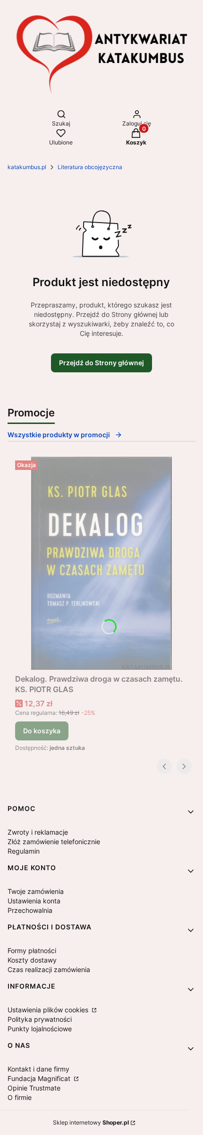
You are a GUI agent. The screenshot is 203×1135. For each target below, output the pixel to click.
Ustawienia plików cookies (49, 1010)
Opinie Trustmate (34, 1088)
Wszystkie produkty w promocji (59, 435)
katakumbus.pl (27, 167)
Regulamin (24, 851)
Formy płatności (32, 950)
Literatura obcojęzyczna (90, 167)
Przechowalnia (30, 910)
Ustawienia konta (34, 901)
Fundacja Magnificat (40, 1078)
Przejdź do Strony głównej (101, 363)
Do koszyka (41, 731)
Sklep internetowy (91, 1122)
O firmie (20, 1097)
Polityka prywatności (40, 1019)
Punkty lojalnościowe (40, 1029)
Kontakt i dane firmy (38, 1069)
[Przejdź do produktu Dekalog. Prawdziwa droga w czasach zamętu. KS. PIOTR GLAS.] (101, 563)
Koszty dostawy (32, 960)
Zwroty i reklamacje (38, 832)
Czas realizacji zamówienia (49, 969)
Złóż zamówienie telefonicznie (54, 842)
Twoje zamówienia (36, 891)
